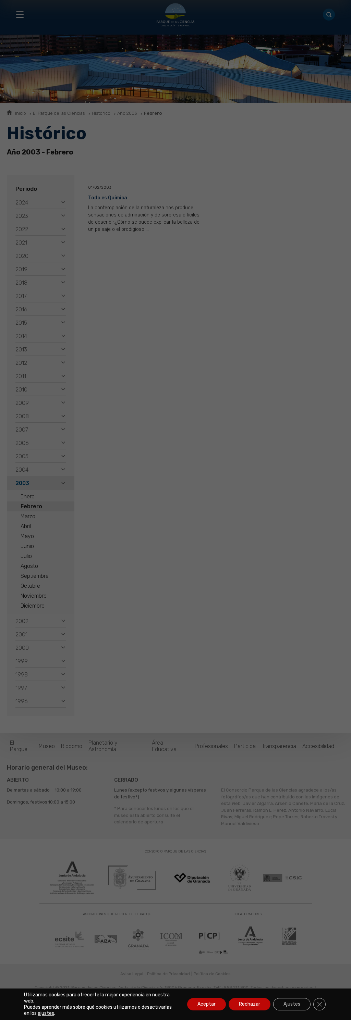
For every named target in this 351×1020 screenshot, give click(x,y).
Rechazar (249, 1004)
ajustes (46, 1013)
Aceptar (206, 1004)
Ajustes (291, 1004)
